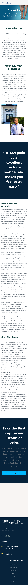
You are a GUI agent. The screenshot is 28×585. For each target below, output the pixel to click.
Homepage (12, 576)
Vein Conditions (13, 564)
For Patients (13, 570)
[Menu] (22, 2)
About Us (12, 573)
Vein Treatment (13, 567)
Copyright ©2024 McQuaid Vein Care (18, 581)
